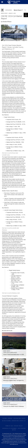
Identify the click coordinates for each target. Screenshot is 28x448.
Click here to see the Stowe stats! (10, 153)
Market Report (4, 13)
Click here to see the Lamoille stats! (10, 228)
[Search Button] (25, 10)
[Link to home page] (14, 2)
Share (26, 15)
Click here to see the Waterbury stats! (11, 293)
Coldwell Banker (7, 418)
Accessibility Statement (9, 428)
